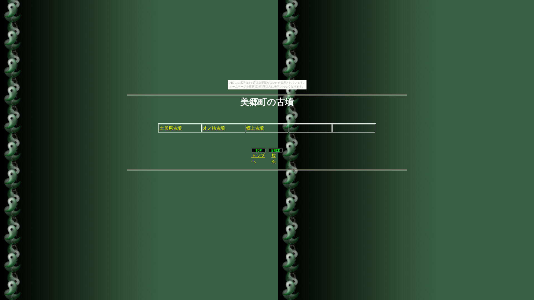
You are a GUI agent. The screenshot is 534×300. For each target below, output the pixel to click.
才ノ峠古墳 (214, 128)
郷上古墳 (255, 128)
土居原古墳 (171, 128)
